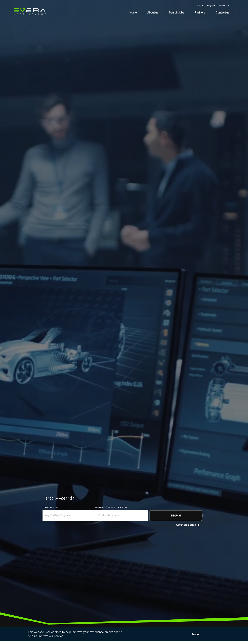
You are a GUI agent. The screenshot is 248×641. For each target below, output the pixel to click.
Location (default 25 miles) (111, 507)
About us (152, 13)
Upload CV (224, 6)
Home (133, 13)
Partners (200, 13)
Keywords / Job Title (54, 507)
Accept (195, 634)
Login (200, 6)
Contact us (222, 13)
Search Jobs (176, 13)
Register (211, 6)
